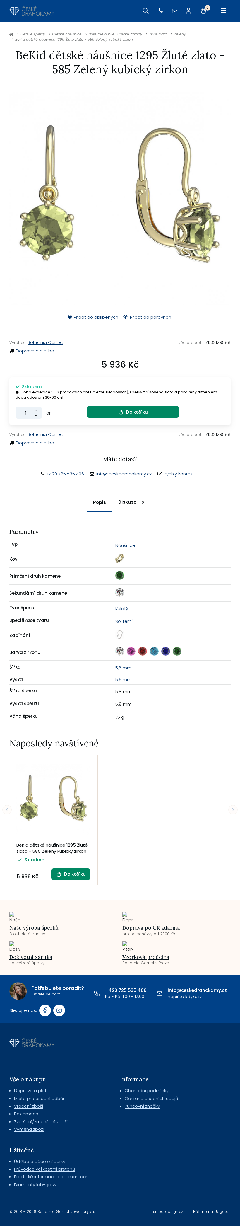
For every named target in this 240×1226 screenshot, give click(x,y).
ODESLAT (176, 656)
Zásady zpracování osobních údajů (176, 668)
